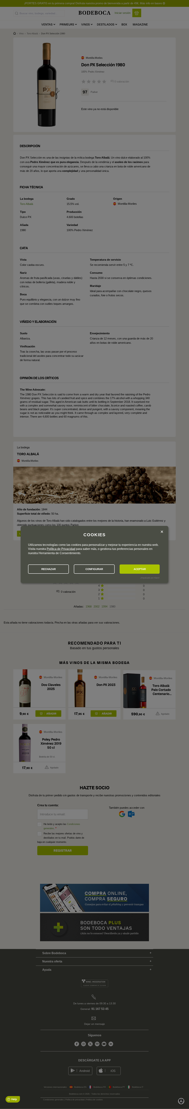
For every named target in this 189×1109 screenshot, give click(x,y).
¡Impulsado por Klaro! (149, 578)
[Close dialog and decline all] (162, 532)
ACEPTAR (140, 569)
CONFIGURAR (94, 569)
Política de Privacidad (61, 548)
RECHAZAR (48, 569)
